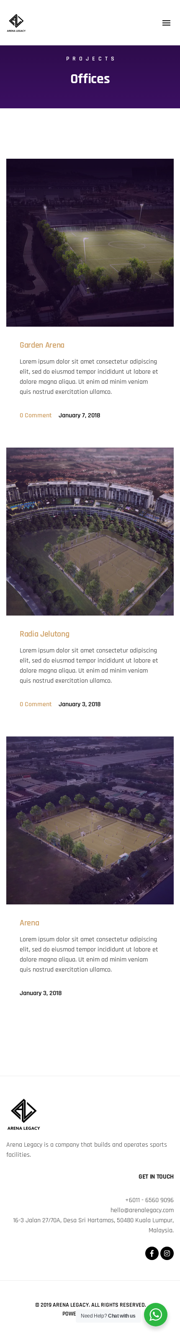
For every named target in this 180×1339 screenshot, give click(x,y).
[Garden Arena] (90, 243)
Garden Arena (42, 345)
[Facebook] (152, 1253)
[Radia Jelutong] (90, 532)
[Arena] (90, 820)
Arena (29, 922)
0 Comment (36, 415)
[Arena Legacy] (16, 23)
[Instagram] (167, 1253)
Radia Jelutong (44, 634)
